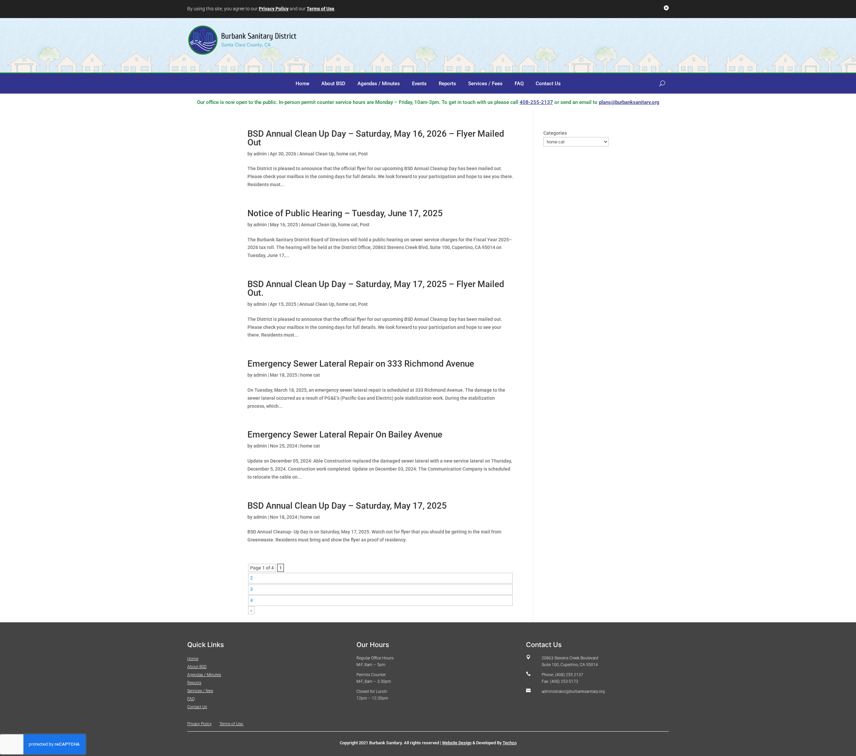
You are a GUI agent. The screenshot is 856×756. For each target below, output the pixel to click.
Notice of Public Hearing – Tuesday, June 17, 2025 (345, 213)
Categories (555, 133)
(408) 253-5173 (564, 681)
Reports (447, 84)
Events (419, 84)
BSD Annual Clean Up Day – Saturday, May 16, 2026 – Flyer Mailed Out (375, 138)
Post (363, 153)
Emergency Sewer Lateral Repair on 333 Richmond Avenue (360, 364)
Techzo (510, 742)
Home (302, 84)
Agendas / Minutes (378, 84)
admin (260, 153)
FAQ (519, 84)
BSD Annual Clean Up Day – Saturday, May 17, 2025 (347, 506)
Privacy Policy (274, 8)
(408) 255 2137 (568, 674)
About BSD (333, 84)
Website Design (456, 742)
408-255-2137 (536, 102)
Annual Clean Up (316, 153)
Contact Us (548, 84)
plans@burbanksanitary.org (629, 102)
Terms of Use (320, 8)
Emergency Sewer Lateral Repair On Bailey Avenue (344, 434)
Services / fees (200, 690)
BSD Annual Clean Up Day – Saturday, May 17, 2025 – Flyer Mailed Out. (375, 288)
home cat (346, 153)
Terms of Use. (231, 724)
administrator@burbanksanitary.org (573, 691)
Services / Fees (485, 84)
